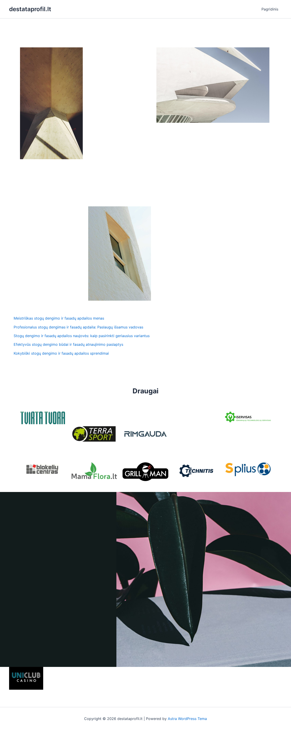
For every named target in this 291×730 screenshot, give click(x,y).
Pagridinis (269, 9)
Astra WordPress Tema (187, 718)
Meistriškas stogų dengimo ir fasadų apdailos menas (59, 318)
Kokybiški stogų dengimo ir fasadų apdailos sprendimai (61, 353)
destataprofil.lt (30, 9)
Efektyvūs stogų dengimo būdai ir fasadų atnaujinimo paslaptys (68, 344)
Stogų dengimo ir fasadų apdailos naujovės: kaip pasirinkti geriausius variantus (82, 335)
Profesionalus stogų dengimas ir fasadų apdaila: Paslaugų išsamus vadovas (78, 327)
